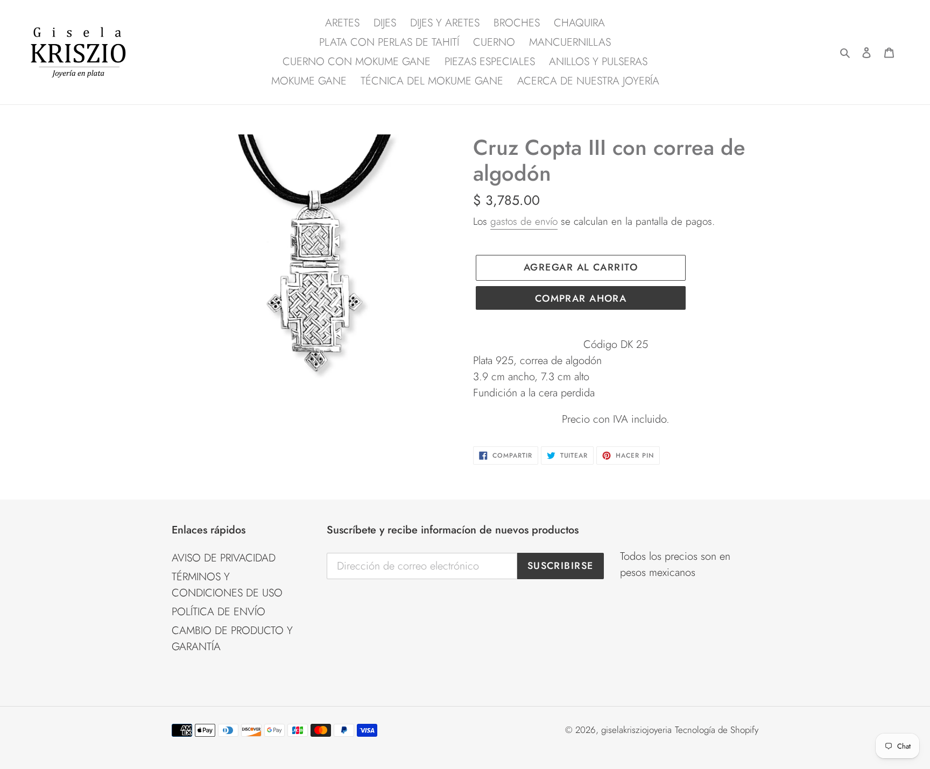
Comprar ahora (581, 298)
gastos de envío (524, 221)
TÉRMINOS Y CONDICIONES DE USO (227, 585)
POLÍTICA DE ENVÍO (218, 612)
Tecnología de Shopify (716, 729)
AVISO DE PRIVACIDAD (224, 558)
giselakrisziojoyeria (636, 729)
